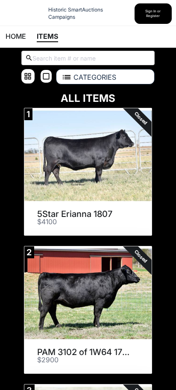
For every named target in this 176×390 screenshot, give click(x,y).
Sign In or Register (153, 13)
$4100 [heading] (47, 222)
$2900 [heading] (48, 360)
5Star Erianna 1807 (74, 214)
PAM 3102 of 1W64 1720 (85, 352)
